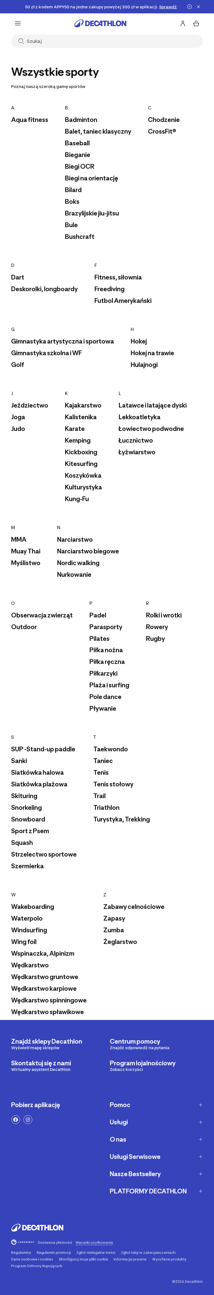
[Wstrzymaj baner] (189, 6)
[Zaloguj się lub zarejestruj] (182, 23)
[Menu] (18, 23)
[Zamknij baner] (198, 6)
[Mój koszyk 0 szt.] (196, 23)
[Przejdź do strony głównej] (100, 23)
